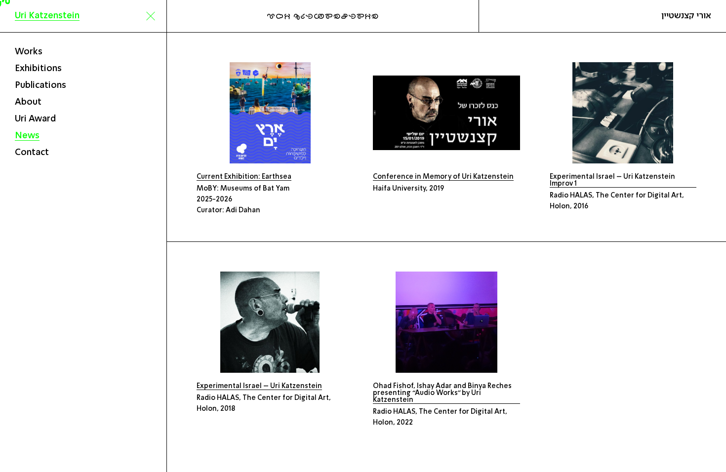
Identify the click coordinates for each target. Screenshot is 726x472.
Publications (40, 85)
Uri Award (35, 119)
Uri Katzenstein (47, 15)
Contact (32, 152)
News (27, 135)
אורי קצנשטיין (686, 15)
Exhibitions (38, 68)
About (28, 102)
